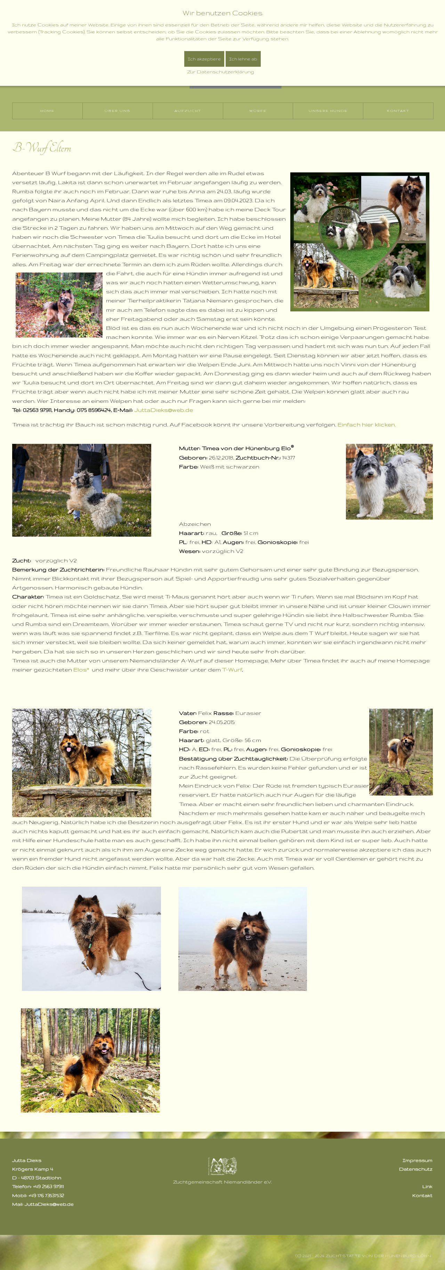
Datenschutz (415, 1169)
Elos (80, 669)
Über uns (117, 111)
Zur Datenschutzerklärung (220, 71)
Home (47, 111)
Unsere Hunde (328, 111)
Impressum (417, 1160)
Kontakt (398, 111)
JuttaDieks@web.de (164, 410)
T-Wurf (232, 669)
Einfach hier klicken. (367, 424)
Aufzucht (188, 111)
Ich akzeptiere (204, 59)
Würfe (258, 111)
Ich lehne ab (243, 59)
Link (427, 1186)
